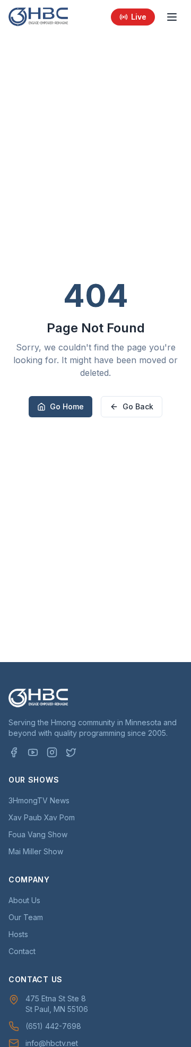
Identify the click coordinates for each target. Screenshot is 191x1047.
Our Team (25, 917)
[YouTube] (33, 752)
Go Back (138, 406)
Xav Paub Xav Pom (41, 817)
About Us (24, 900)
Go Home (67, 406)
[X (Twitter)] (71, 752)
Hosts (18, 934)
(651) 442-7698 (53, 1026)
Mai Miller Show (35, 851)
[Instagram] (52, 752)
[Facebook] (13, 752)
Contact (22, 951)
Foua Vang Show (37, 834)
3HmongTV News (39, 800)
